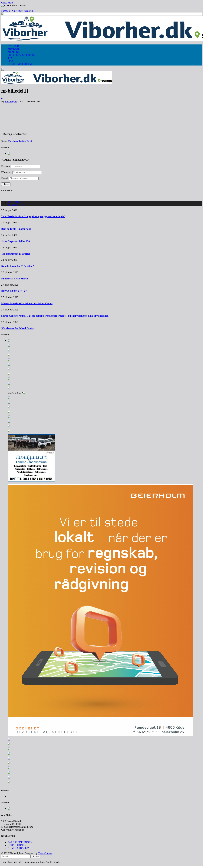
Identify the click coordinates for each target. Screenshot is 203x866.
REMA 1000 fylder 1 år (14, 291)
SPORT (12, 61)
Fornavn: (5, 166)
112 (10, 57)
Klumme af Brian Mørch (14, 278)
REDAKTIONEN (17, 845)
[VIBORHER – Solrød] (56, 83)
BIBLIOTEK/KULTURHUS (22, 54)
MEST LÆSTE (15, 204)
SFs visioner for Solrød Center (17, 328)
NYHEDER (13, 45)
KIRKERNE (13, 51)
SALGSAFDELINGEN (20, 842)
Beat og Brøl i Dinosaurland (16, 229)
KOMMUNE (14, 48)
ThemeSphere (45, 853)
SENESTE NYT (16, 202)
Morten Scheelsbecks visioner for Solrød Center (26, 303)
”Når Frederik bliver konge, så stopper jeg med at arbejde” (33, 216)
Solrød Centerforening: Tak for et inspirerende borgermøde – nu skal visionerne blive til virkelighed (54, 315)
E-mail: (5, 178)
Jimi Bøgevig (11, 101)
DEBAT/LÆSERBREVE (20, 64)
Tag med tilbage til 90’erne (15, 253)
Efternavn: (6, 172)
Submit (36, 856)
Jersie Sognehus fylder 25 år (16, 241)
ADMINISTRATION (19, 848)
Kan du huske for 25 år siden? (17, 266)
